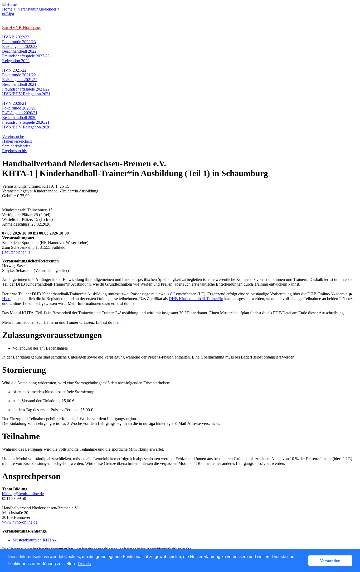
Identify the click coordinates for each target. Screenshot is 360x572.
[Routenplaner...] (16, 252)
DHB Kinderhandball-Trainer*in (196, 298)
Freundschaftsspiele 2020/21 (26, 122)
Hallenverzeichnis (17, 141)
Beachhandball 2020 (19, 117)
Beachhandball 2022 (19, 51)
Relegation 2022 (16, 60)
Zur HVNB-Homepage (21, 27)
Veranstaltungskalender (37, 9)
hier (132, 303)
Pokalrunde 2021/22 (19, 75)
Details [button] (84, 563)
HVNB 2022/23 (15, 37)
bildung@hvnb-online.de (23, 493)
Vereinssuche (13, 136)
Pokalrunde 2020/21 (19, 108)
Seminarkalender (16, 146)
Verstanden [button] (330, 561)
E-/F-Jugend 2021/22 (19, 79)
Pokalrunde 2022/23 (19, 41)
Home (7, 9)
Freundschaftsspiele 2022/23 (26, 56)
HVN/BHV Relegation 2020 (26, 127)
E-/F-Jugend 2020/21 (19, 113)
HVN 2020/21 (14, 103)
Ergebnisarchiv (14, 150)
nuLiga (8, 14)
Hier (6, 298)
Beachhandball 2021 (19, 84)
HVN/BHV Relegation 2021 (26, 94)
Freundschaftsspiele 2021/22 (26, 89)
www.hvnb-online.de (19, 522)
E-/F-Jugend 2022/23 (19, 46)
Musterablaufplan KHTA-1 (35, 540)
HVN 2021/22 (14, 70)
